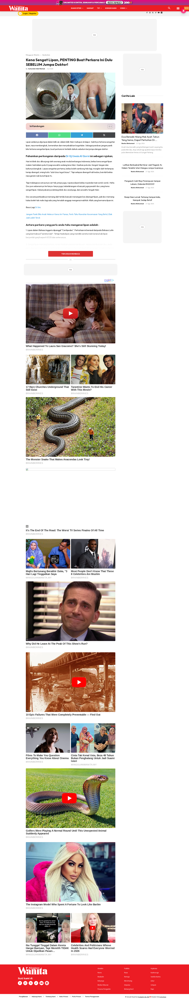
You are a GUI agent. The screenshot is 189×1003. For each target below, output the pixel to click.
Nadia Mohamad (127, 143)
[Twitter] (152, 12)
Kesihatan (46, 55)
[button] (169, 8)
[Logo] (18, 8)
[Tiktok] (155, 12)
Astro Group (163, 997)
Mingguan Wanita (32, 55)
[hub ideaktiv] (178, 7)
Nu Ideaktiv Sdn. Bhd (143, 997)
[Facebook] (147, 12)
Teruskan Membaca (70, 254)
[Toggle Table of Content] (108, 126)
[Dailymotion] (161, 12)
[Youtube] (158, 12)
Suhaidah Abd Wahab (36, 69)
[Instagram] (149, 12)
